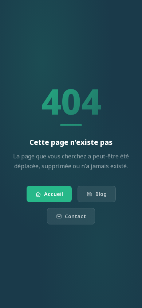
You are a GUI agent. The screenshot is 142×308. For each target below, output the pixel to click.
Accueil (53, 193)
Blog (101, 193)
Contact (75, 216)
